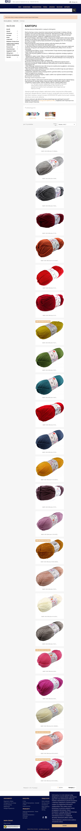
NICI (19, 7)
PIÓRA (45, 7)
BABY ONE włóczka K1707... (49, 507)
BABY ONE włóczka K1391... (49, 370)
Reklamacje (7, 806)
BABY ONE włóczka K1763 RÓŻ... (49, 534)
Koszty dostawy (8, 805)
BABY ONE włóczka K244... (50, 671)
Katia (7, 37)
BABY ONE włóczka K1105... (49, 233)
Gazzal (8, 31)
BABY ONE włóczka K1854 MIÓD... (50, 562)
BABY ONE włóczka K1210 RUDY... (50, 260)
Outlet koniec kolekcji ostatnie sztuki (12, 44)
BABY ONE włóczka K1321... (49, 343)
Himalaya (9, 33)
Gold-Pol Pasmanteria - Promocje (29, 815)
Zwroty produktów (46, 803)
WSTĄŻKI (67, 7)
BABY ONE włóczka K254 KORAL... (50, 781)
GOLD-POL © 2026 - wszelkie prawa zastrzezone (40, 829)
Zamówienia (45, 805)
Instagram (9, 1)
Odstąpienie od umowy (10, 803)
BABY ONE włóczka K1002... (49, 206)
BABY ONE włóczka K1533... (49, 452)
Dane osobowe (45, 801)
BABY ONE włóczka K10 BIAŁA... (49, 151)
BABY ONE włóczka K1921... (49, 644)
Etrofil (8, 29)
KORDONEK (26, 7)
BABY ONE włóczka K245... (50, 698)
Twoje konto (46, 798)
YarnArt (8, 57)
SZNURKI (52, 7)
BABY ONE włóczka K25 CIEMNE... (50, 726)
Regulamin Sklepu (8, 801)
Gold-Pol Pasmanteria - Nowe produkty (30, 812)
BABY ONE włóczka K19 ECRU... (49, 616)
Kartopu (8, 35)
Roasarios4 (9, 47)
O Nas (24, 801)
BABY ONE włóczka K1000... (49, 178)
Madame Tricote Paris (12, 41)
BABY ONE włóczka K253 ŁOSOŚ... (50, 753)
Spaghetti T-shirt (11, 51)
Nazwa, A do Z (67, 124)
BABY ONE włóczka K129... (50, 315)
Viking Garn (9, 53)
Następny (72, 788)
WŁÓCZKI (59, 7)
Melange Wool (50, 118)
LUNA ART (9, 39)
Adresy (43, 810)
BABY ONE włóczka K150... (50, 425)
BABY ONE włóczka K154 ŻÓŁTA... (49, 479)
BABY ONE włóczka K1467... (49, 397)
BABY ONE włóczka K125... (50, 288)
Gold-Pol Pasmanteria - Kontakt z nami (31, 803)
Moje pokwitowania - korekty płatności (49, 807)
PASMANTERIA (36, 7)
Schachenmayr (10, 49)
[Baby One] (33, 114)
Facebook (6, 1)
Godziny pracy (26, 806)
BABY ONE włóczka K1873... (49, 589)
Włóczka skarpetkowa (12, 55)
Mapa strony (7, 823)
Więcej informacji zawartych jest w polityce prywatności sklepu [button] (64, 820)
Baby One (33, 118)
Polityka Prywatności (9, 808)
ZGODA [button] (65, 825)
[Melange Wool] (50, 114)
